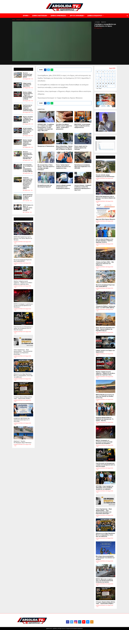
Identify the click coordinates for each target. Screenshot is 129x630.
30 (103, 86)
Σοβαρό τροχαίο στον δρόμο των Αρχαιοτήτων (27, 85)
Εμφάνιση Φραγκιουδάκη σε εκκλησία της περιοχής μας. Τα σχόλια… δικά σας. (104, 419)
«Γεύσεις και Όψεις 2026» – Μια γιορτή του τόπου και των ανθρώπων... (105, 263)
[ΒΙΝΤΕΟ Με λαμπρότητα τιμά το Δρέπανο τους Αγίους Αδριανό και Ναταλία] (23, 228)
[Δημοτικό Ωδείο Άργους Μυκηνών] (105, 210)
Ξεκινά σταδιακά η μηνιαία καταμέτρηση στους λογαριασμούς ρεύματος (63, 187)
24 (106, 83)
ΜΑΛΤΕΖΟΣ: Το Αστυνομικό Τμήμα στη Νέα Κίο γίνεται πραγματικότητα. (82, 126)
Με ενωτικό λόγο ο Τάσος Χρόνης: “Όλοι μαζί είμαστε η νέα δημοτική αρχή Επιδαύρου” (46, 167)
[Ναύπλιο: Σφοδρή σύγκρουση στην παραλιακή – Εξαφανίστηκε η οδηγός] (18, 142)
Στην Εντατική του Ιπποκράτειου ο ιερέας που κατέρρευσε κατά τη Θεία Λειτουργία (28, 108)
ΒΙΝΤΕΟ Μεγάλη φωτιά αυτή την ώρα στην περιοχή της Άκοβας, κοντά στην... (105, 396)
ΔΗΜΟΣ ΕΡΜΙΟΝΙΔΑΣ (92, 1)
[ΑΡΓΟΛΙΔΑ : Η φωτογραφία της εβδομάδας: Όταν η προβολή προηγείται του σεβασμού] (105, 477)
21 (97, 83)
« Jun (97, 88)
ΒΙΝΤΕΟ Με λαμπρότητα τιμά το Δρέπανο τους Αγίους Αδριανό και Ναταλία (23, 238)
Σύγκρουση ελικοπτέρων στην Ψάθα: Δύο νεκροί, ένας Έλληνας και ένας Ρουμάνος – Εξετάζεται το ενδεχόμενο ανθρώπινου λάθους (27, 183)
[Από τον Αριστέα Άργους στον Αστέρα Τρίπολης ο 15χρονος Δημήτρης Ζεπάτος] (105, 230)
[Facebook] (67, 622)
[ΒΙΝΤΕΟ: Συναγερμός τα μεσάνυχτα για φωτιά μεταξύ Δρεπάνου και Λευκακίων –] (23, 295)
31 (106, 86)
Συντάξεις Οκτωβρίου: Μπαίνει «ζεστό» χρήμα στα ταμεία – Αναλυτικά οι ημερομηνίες (64, 127)
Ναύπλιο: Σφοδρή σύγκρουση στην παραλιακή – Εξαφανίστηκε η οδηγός (27, 142)
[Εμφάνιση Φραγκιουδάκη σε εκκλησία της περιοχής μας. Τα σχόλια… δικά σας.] (105, 409)
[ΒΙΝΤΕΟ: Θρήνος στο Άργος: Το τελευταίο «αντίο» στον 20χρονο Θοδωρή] (18, 207)
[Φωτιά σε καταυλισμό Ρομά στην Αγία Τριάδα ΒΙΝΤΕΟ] (18, 75)
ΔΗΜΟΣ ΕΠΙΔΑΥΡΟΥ (111, 1)
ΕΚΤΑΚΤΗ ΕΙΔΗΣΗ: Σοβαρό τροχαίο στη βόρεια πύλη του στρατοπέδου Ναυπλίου (28, 131)
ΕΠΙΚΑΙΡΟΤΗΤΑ (103, 22)
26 (111, 83)
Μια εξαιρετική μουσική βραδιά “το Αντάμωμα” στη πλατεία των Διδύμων (105, 558)
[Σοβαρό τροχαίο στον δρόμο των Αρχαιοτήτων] (18, 85)
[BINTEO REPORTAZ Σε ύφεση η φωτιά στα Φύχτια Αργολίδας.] (18, 196)
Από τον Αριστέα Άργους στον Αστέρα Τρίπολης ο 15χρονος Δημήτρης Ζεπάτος (104, 240)
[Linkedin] (79, 622)
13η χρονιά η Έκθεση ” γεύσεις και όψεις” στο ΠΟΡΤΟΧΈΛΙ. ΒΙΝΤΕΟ (105, 307)
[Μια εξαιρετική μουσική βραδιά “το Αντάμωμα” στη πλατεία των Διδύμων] (105, 547)
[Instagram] (75, 622)
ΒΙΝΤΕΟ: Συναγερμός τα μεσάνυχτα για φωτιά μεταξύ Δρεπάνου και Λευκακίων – (23, 305)
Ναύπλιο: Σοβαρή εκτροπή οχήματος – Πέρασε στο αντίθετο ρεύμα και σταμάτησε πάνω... (23, 282)
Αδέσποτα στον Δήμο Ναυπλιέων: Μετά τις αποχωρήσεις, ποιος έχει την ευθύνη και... (23, 375)
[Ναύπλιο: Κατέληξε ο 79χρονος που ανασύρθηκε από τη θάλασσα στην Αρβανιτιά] (18, 118)
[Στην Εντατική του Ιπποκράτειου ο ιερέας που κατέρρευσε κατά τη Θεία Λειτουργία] (18, 107)
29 (100, 86)
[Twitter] (71, 622)
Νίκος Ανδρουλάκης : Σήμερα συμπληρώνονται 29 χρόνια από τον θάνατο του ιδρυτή (64, 148)
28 (97, 86)
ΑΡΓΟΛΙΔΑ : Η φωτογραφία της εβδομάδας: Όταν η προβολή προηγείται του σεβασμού (104, 487)
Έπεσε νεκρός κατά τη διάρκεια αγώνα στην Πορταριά (80, 148)
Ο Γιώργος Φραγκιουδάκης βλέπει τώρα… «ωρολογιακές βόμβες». (23, 397)
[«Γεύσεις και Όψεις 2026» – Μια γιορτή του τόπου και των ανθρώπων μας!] (105, 253)
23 (103, 83)
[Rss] (91, 622)
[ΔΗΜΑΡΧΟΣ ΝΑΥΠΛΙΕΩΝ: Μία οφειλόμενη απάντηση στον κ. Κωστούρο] (23, 409)
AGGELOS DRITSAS (19, 241)
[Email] (87, 622)
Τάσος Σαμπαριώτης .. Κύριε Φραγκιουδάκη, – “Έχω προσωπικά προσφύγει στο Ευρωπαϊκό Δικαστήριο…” (23, 352)
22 (100, 83)
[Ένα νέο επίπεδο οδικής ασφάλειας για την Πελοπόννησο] (105, 166)
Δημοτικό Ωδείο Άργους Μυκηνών (105, 219)
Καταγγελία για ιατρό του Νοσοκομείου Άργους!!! (45, 186)
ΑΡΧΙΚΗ (75, 1)
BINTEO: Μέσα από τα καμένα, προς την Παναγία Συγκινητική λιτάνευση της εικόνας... (104, 580)
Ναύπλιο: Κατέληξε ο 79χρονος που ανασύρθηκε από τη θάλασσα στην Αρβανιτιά (28, 119)
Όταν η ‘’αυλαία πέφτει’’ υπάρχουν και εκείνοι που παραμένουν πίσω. (63, 166)
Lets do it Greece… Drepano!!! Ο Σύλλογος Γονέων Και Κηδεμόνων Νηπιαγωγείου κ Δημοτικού (82, 188)
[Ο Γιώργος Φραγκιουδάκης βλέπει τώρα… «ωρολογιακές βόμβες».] (23, 388)
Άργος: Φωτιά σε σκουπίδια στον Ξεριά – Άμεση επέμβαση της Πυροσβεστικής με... (105, 329)
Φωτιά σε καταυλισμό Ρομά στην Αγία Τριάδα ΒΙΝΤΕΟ (23, 260)
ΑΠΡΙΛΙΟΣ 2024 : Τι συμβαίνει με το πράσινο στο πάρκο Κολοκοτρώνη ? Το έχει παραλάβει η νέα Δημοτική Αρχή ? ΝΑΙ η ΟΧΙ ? (46, 127)
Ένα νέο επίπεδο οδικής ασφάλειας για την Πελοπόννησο (105, 175)
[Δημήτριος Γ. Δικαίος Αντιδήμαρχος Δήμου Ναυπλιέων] (23, 432)
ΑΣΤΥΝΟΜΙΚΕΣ (97, 22)
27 (114, 83)
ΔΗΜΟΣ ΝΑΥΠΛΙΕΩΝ (82, 1)
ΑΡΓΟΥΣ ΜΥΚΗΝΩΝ (102, 1)
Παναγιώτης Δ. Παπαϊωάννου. (46, 146)
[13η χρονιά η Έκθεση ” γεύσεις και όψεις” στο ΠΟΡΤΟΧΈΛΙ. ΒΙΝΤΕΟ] (105, 297)
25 (108, 83)
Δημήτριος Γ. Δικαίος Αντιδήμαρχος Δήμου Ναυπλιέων (22, 441)
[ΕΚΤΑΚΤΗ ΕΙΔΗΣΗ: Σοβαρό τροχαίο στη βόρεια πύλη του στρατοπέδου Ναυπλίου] (18, 130)
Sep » (100, 88)
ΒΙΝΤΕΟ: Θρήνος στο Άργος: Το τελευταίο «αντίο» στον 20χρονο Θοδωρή (28, 207)
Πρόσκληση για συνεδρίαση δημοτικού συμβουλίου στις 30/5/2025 (82, 166)
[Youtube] (83, 622)
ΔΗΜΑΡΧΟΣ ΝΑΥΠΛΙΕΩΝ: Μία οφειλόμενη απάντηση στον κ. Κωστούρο (22, 420)
